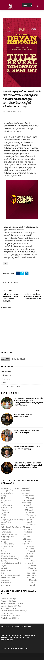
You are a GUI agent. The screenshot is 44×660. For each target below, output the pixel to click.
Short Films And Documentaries (13, 386)
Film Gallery (6, 371)
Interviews (6, 379)
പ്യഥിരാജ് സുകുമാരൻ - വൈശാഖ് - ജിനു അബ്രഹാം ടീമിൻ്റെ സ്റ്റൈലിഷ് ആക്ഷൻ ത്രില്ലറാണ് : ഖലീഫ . (28, 465)
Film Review (6, 375)
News (4, 382)
